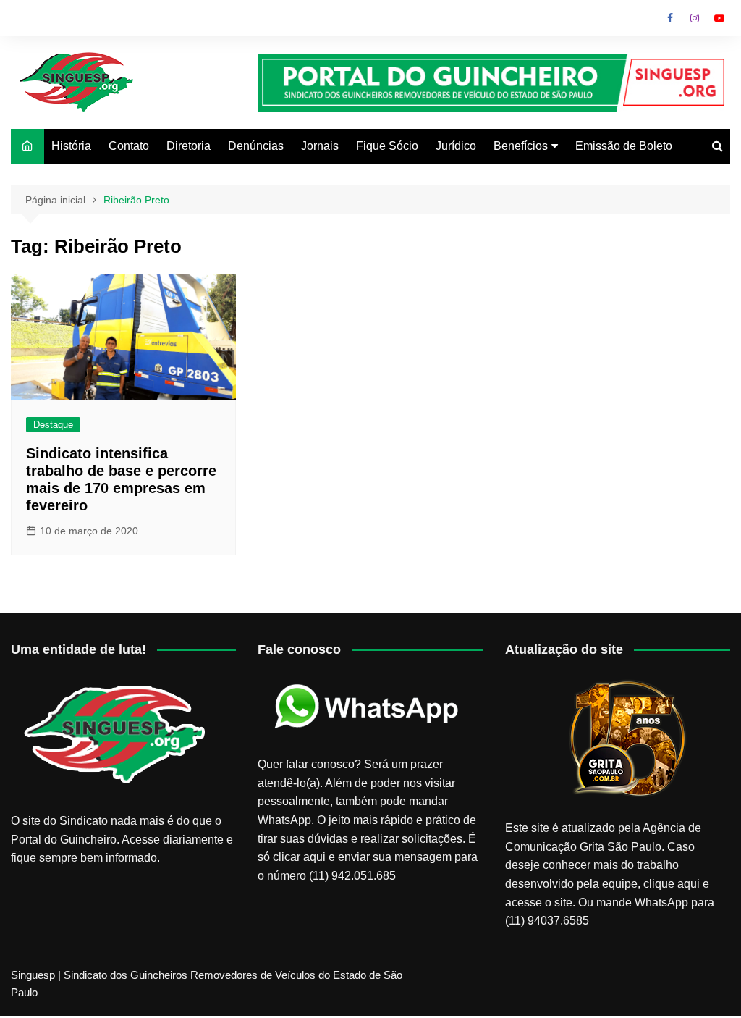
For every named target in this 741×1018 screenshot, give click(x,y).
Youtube (719, 18)
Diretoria (188, 146)
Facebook (670, 18)
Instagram (695, 18)
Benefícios (521, 146)
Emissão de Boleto (623, 146)
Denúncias (256, 146)
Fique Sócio (387, 146)
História (71, 146)
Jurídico (456, 146)
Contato (129, 146)
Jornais (320, 146)
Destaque (53, 424)
